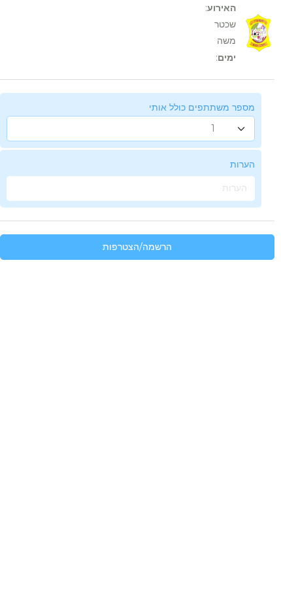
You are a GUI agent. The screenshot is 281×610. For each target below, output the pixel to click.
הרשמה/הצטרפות (137, 247)
